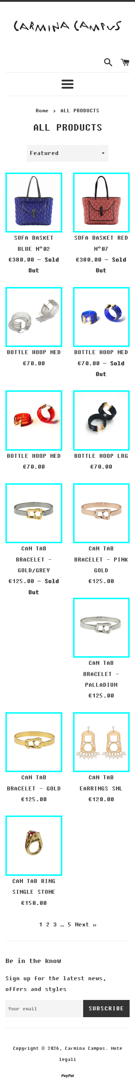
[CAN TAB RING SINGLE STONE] (34, 844)
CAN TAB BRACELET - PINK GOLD (101, 559)
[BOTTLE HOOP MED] (34, 315)
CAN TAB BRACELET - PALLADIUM (101, 674)
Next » (85, 924)
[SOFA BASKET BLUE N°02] (34, 201)
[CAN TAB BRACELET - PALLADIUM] (102, 626)
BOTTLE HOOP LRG (101, 456)
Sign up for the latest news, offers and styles (55, 984)
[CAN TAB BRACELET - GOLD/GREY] (34, 512)
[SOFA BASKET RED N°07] (102, 201)
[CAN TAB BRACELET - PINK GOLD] (102, 512)
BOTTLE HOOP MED (34, 352)
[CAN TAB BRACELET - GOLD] (34, 740)
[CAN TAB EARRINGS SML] (102, 740)
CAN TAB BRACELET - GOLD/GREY (34, 559)
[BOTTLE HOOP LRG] (102, 419)
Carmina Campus (85, 1048)
